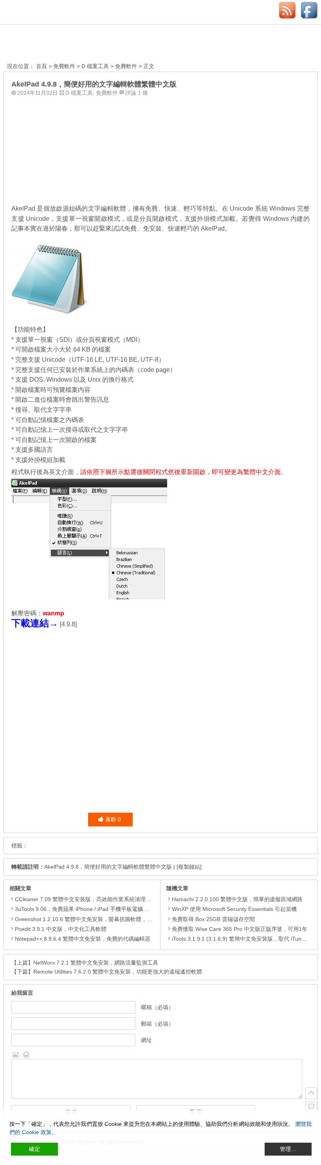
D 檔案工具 (95, 66)
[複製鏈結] (189, 867)
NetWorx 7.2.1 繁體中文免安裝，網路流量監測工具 (95, 962)
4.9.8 (68, 624)
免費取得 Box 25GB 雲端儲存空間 (213, 919)
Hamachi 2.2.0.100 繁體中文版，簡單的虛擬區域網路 (237, 899)
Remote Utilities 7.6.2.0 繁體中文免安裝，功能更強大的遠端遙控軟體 (117, 971)
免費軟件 (64, 66)
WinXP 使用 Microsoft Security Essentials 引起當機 (234, 909)
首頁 (41, 66)
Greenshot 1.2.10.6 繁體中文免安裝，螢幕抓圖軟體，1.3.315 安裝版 (99, 919)
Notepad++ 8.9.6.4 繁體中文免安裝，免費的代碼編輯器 (82, 939)
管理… (288, 1149)
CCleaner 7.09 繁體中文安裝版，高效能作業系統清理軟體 (86, 899)
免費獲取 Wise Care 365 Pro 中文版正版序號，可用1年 (239, 929)
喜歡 (113, 819)
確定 (34, 1149)
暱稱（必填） (157, 1007)
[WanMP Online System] (50, 44)
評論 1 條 (136, 93)
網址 (146, 1040)
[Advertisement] (160, 148)
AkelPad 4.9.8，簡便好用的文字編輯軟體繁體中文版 (108, 867)
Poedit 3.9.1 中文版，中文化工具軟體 (60, 929)
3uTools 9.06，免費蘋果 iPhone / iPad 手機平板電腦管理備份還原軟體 (101, 909)
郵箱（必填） (157, 1024)
